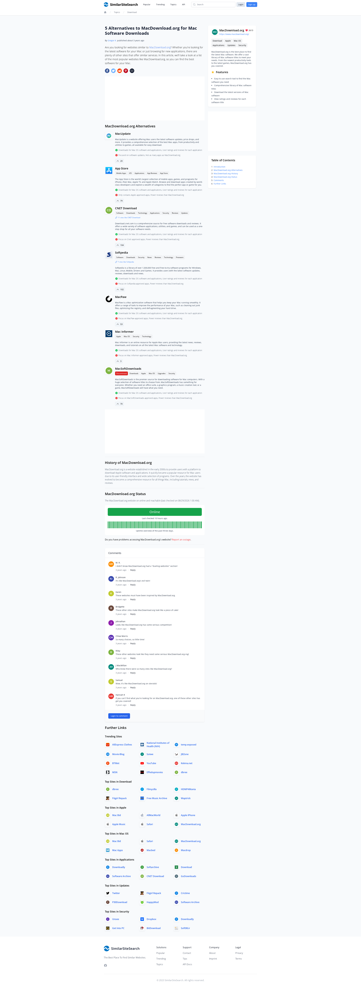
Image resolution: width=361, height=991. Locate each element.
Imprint (213, 958)
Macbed (151, 850)
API (183, 4)
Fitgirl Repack (119, 798)
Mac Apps (117, 850)
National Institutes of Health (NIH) (158, 744)
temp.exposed (188, 744)
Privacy (239, 953)
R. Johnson (121, 577)
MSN (114, 772)
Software (119, 213)
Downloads (130, 213)
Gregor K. (112, 40)
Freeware (179, 257)
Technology (142, 213)
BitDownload (154, 928)
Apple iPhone (188, 815)
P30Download (119, 902)
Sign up (251, 4)
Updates (184, 213)
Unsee (115, 919)
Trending (160, 4)
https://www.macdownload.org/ (234, 34)
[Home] (105, 12)
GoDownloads (188, 876)
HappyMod (153, 902)
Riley (118, 650)
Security (166, 213)
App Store (164, 173)
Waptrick (186, 798)
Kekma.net (186, 763)
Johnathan (120, 621)
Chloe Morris (122, 636)
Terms (238, 958)
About (212, 953)
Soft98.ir (185, 928)
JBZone (185, 754)
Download (132, 12)
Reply (133, 570)
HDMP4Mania (188, 789)
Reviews (175, 213)
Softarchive (153, 867)
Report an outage (181, 539)
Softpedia (121, 252)
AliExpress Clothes (122, 744)
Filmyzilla (152, 789)
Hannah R (120, 694)
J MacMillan (121, 665)
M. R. (118, 562)
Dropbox (151, 919)
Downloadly (118, 867)
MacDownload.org (159, 47)
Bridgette (120, 606)
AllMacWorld (153, 815)
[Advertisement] (154, 98)
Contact (187, 953)
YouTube (151, 763)
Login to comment (119, 716)
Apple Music (118, 824)
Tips (185, 958)
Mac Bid (116, 815)
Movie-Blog (118, 754)
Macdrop (186, 850)
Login (240, 4)
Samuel (119, 680)
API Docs (187, 964)
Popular (146, 4)
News (149, 257)
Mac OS (127, 336)
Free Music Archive (157, 798)
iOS (130, 173)
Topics (173, 4)
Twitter (116, 893)
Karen (118, 592)
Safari (150, 824)
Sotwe (150, 754)
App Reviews (152, 173)
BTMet (115, 763)
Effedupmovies (155, 772)
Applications (139, 173)
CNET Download (126, 208)
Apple (118, 336)
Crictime (185, 893)
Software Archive (121, 876)
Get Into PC (118, 928)
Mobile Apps (121, 173)
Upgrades (162, 373)
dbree (184, 772)
